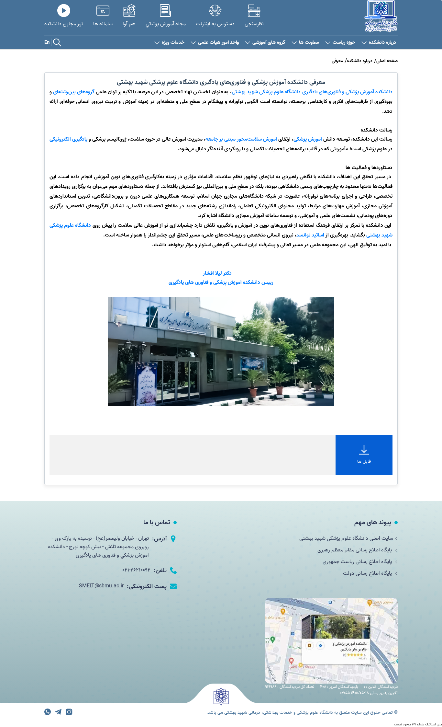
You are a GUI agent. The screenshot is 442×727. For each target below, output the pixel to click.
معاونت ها (309, 42)
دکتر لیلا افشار (218, 273)
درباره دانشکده (382, 42)
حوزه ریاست (344, 42)
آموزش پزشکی (307, 139)
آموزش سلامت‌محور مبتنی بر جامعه (241, 139)
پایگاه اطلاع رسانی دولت (368, 573)
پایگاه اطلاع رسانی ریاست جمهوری (358, 562)
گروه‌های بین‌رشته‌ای (74, 92)
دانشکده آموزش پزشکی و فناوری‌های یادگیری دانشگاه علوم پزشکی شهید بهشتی (312, 92)
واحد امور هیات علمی (218, 42)
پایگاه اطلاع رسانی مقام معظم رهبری (355, 550)
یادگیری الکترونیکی (68, 139)
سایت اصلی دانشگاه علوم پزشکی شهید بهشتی (346, 538)
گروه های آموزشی (268, 42)
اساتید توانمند (311, 235)
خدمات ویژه (173, 42)
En (47, 42)
